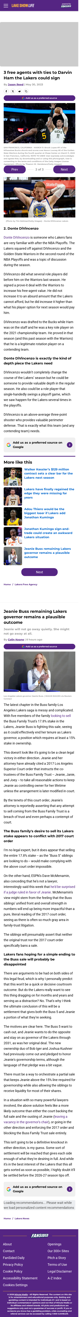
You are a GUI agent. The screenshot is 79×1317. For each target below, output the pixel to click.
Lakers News (22, 1218)
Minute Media (21, 1294)
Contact (9, 1251)
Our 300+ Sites (58, 1251)
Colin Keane (16, 639)
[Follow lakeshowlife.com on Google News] (69, 445)
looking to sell (61, 716)
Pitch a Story (57, 1258)
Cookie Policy (12, 1271)
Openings (54, 1244)
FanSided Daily (14, 1258)
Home (7, 584)
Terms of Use (57, 1264)
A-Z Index (55, 1278)
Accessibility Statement (20, 1278)
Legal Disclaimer (60, 1271)
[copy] (26, 91)
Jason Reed (16, 84)
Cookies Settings (15, 1285)
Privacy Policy (13, 1264)
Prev (14, 169)
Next (64, 169)
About (7, 1244)
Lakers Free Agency (26, 584)
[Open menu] (6, 5)
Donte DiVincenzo (17, 237)
